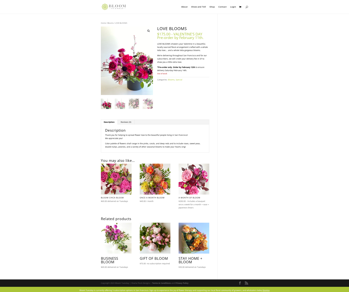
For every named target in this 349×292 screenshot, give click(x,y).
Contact (222, 7)
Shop (212, 7)
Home (103, 23)
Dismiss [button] (266, 290)
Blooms (110, 23)
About (184, 7)
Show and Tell (198, 7)
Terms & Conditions (161, 283)
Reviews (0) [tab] (126, 122)
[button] (148, 30)
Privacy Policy (181, 283)
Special (179, 79)
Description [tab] (109, 122)
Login (233, 7)
